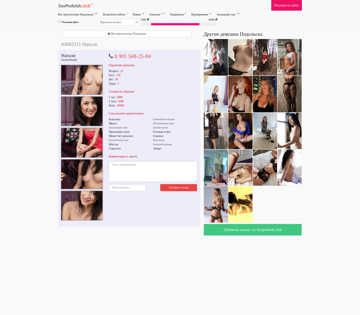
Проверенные (201, 14)
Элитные (157, 14)
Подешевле (178, 14)
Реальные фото (70, 22)
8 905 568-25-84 (132, 56)
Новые (138, 14)
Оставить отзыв (179, 187)
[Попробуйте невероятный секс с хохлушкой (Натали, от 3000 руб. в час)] (81, 80)
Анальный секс (228, 14)
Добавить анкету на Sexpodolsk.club (253, 230)
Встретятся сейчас (115, 14)
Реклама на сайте (286, 5)
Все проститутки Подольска (78, 14)
